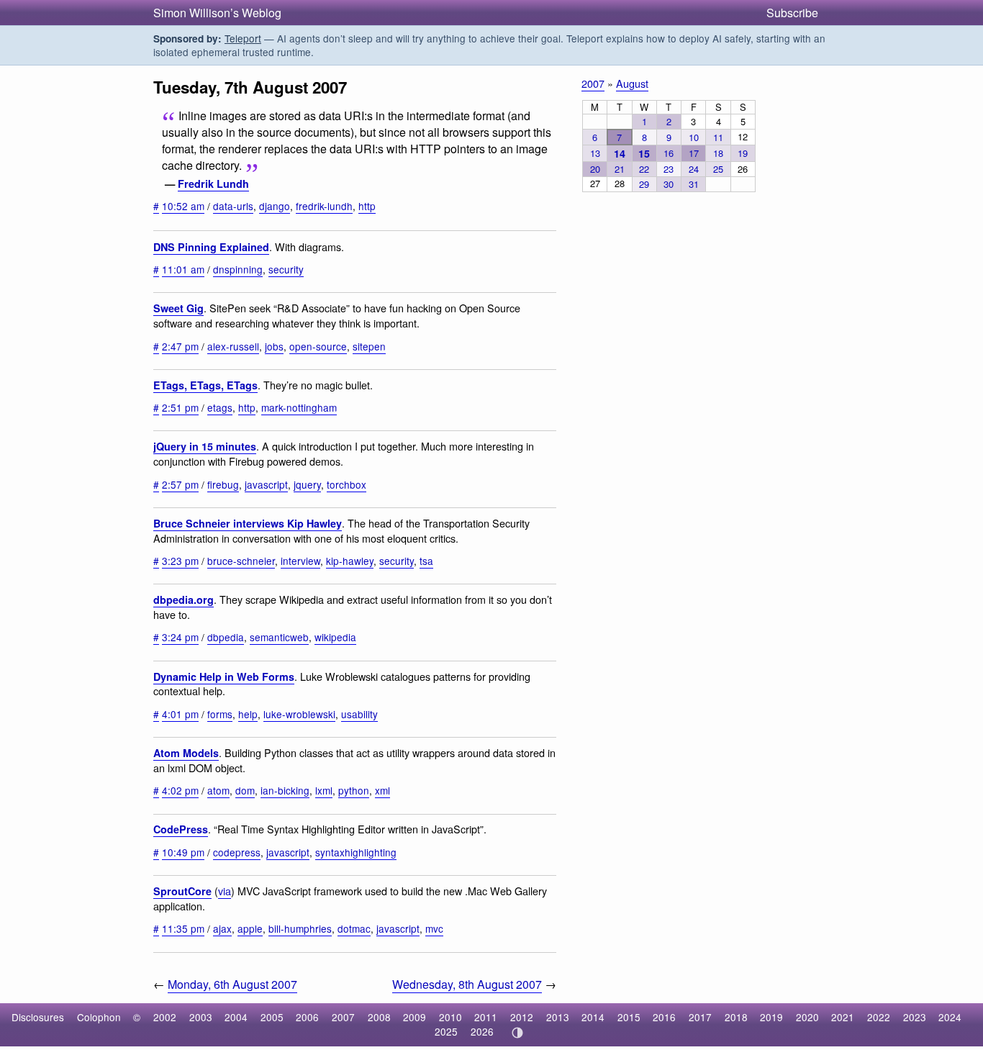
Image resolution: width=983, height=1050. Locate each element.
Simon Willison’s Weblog (217, 12)
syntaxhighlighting (356, 852)
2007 (592, 83)
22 (644, 169)
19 (743, 153)
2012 (521, 1017)
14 (619, 153)
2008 (379, 1017)
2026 (482, 1031)
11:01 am (183, 269)
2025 (446, 1031)
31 (694, 184)
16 (668, 153)
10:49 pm (183, 852)
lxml (323, 790)
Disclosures (38, 1017)
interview (300, 560)
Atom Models (186, 753)
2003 (200, 1017)
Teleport (243, 38)
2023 (914, 1017)
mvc (434, 928)
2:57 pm (180, 484)
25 (718, 169)
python (353, 790)
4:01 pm (180, 714)
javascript (266, 484)
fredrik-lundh (324, 206)
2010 (450, 1017)
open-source (318, 346)
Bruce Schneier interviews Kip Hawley (247, 523)
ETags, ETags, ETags (205, 385)
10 (694, 137)
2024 (949, 1017)
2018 (736, 1017)
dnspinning (238, 269)
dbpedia (225, 637)
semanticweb (279, 637)
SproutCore (182, 891)
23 (668, 169)
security (286, 269)
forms (219, 714)
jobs (274, 346)
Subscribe (792, 12)
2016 (664, 1017)
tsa (426, 560)
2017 (700, 1017)
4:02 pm (180, 790)
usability (359, 714)
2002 (164, 1017)
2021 (842, 1017)
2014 (592, 1017)
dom (245, 790)
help (248, 714)
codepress (237, 852)
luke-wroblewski (299, 714)
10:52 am (183, 206)
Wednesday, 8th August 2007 (467, 984)
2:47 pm (180, 346)
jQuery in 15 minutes (204, 446)
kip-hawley (349, 560)
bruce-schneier (241, 560)
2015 (628, 1017)
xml (382, 790)
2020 (807, 1017)
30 (668, 184)
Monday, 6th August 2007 (232, 984)
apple (250, 928)
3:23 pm (180, 560)
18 (718, 153)
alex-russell (233, 346)
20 (595, 169)
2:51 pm (180, 407)
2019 (771, 1017)
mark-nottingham (299, 407)
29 (644, 184)
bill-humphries (300, 928)
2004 (236, 1017)
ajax (222, 928)
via (224, 890)
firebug (223, 484)
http (367, 206)
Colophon (99, 1017)
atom (218, 790)
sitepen (369, 346)
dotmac (354, 928)
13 (595, 153)
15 (644, 153)
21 (620, 169)
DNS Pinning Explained (211, 247)
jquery (307, 484)
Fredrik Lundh (213, 183)
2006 (307, 1017)
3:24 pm (180, 637)
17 (694, 153)
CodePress (180, 829)
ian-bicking (285, 790)
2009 (414, 1017)
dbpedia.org (183, 599)
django (274, 206)
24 (694, 169)
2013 (557, 1017)
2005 (272, 1017)
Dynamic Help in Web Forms (223, 676)
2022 (878, 1017)
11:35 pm (183, 928)
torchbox (346, 484)
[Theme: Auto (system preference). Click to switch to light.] (517, 1032)
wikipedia (335, 637)
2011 (485, 1017)
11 (718, 137)
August (632, 83)
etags (219, 407)
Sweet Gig (178, 308)
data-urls (233, 206)
